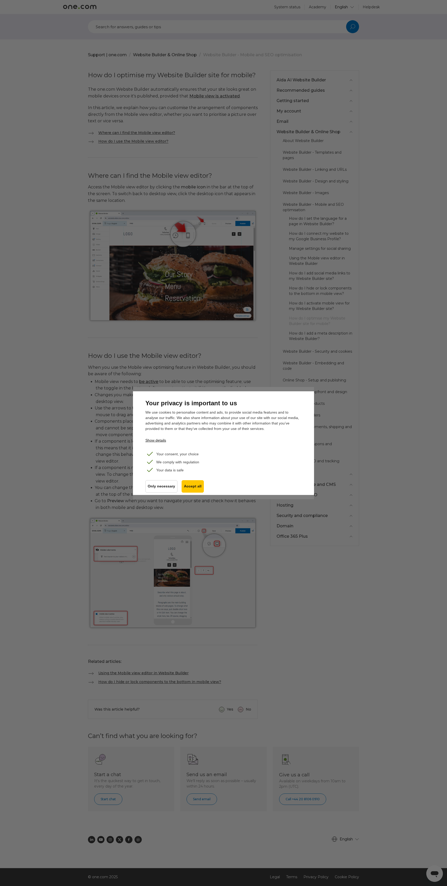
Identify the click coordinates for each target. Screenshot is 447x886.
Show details (155, 440)
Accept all (193, 486)
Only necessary (161, 486)
